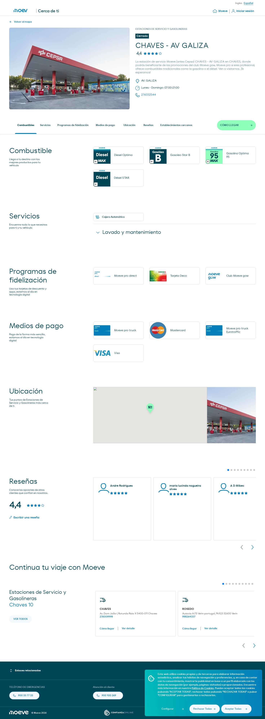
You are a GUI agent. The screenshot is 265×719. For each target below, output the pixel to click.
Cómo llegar (107, 628)
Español (248, 3)
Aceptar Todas (233, 708)
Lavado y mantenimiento (131, 232)
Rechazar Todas (202, 708)
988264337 (188, 616)
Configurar (168, 708)
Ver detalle (128, 628)
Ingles (238, 3)
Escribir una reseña (26, 517)
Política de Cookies (203, 688)
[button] (150, 409)
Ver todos (20, 619)
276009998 (106, 616)
